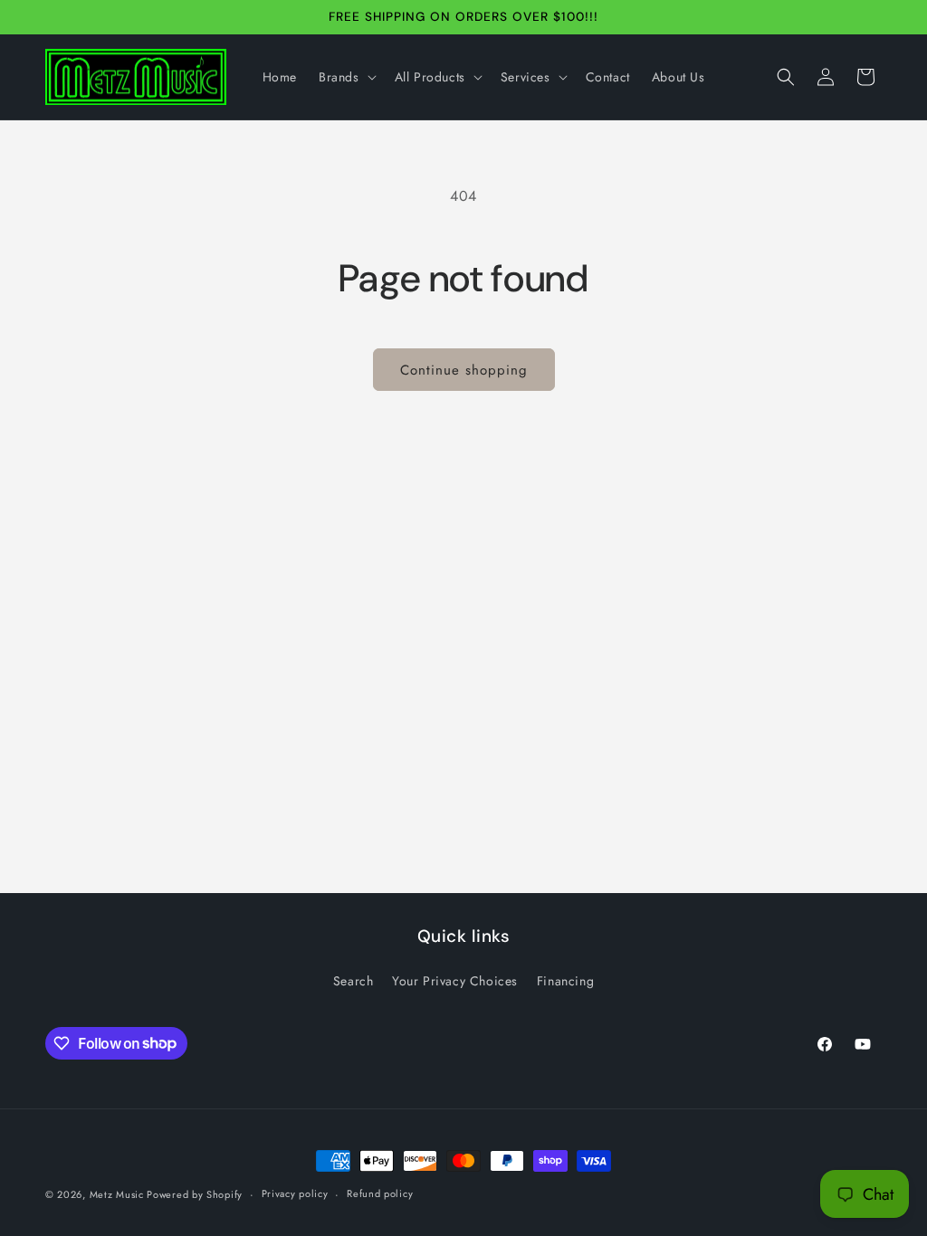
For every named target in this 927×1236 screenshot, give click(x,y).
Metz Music (119, 1194)
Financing (565, 981)
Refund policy (380, 1193)
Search (353, 981)
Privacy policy (295, 1193)
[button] (346, 77)
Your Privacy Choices (455, 981)
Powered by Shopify (195, 1194)
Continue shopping (464, 370)
